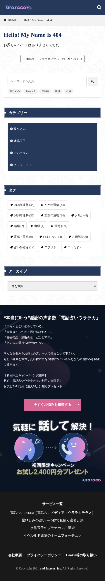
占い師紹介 (24, 247)
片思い (81, 215)
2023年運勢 (54, 215)
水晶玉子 (31, 91)
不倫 (68, 91)
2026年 (45, 91)
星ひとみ (15, 91)
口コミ (74, 247)
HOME (12, 20)
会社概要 (15, 555)
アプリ (50, 247)
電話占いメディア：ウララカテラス (64, 513)
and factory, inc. (51, 568)
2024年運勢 (24, 215)
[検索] (99, 7)
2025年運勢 (54, 205)
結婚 (19, 226)
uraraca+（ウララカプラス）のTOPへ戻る (52, 59)
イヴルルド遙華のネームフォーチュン (52, 535)
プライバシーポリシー (44, 555)
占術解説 (80, 237)
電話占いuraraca (22, 513)
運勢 (60, 226)
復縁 (57, 91)
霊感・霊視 (23, 237)
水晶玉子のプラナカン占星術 (52, 528)
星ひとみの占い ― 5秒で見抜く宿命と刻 (53, 520)
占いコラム (21, 153)
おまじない (52, 237)
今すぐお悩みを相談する (52, 404)
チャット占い (23, 165)
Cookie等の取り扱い (81, 555)
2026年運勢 (24, 205)
